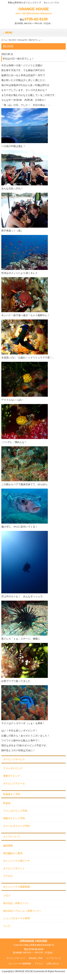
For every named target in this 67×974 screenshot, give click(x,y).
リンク (6, 926)
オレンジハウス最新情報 (16, 886)
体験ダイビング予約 (14, 818)
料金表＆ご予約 (11, 794)
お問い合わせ (53, 963)
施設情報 (8, 845)
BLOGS (12, 40)
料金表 (6, 803)
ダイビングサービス (14, 759)
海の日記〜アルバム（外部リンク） (22, 910)
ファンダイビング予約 (15, 810)
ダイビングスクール (14, 783)
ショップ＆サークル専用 (16, 918)
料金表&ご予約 (35, 958)
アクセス (8, 875)
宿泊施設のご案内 (13, 853)
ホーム (4, 40)
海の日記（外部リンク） (16, 903)
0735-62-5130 (36, 19)
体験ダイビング (11, 775)
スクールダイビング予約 (16, 826)
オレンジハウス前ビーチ (16, 860)
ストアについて (11, 836)
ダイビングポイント (14, 868)
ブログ (6, 895)
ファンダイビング (13, 768)
